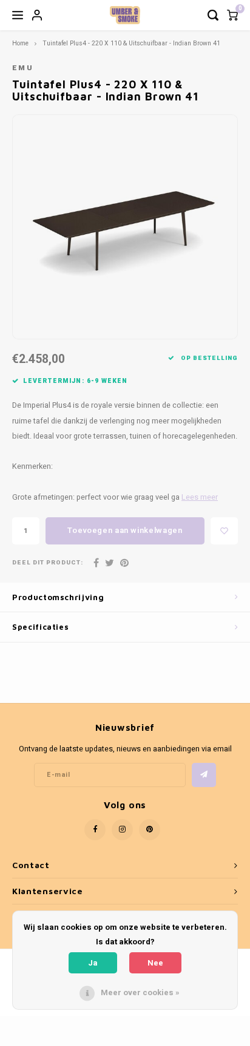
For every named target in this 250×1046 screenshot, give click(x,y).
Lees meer (199, 497)
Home (20, 43)
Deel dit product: (47, 563)
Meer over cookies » (140, 992)
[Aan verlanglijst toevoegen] (224, 530)
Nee (155, 963)
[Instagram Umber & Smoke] (122, 829)
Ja (93, 963)
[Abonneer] (204, 775)
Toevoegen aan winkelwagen (124, 530)
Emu (22, 68)
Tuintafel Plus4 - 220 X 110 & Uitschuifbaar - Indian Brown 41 (131, 43)
